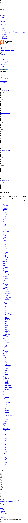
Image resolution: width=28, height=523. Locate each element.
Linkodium (6, 520)
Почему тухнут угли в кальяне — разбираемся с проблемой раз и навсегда (9, 500)
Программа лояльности (3, 507)
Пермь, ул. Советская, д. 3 (4, 64)
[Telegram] (7, 69)
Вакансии (1, 508)
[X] (3, 69)
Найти (1, 522)
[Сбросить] (0, 496)
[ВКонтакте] (0, 69)
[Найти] (0, 3)
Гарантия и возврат (2, 505)
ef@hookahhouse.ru (3, 15)
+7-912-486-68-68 (2, 8)
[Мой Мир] (2, 69)
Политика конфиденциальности (4, 514)
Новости (1, 497)
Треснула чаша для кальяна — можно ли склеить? (6, 501)
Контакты (1, 506)
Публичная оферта (2, 517)
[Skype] (6, 69)
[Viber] (4, 69)
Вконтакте (3, 17)
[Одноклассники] (1, 69)
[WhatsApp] (5, 69)
